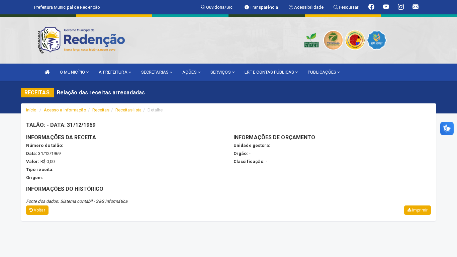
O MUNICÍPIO (73, 72)
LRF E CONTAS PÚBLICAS (270, 72)
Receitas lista (128, 109)
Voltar (39, 210)
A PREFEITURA (113, 72)
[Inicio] (47, 72)
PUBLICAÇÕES (322, 72)
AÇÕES (190, 72)
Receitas (100, 109)
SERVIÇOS (221, 72)
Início (31, 109)
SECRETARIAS (155, 72)
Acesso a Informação (65, 109)
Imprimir (419, 210)
